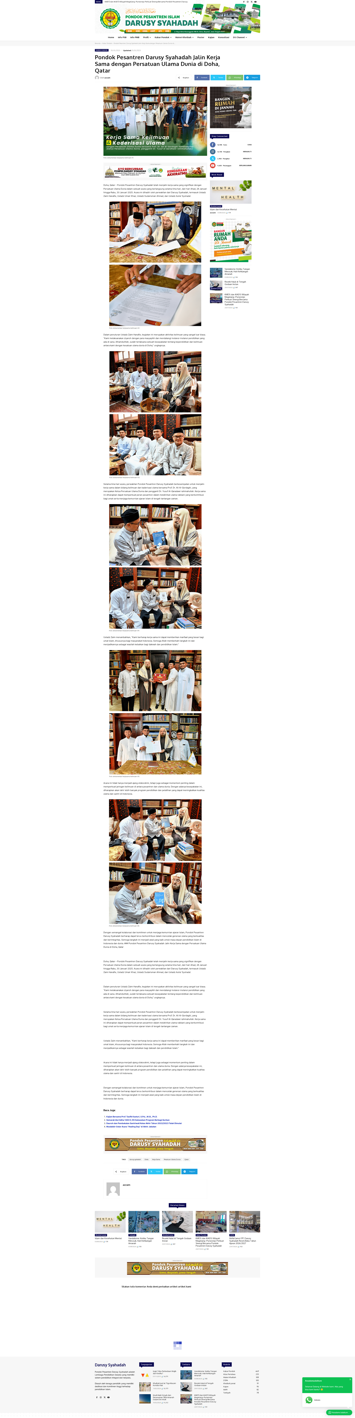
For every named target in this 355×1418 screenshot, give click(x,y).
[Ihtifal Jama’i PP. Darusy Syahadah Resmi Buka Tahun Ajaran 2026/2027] (244, 1222)
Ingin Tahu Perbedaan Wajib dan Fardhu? (164, 1372)
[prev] (198, 1)
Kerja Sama (156, 1159)
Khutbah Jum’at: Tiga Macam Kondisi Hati (164, 1384)
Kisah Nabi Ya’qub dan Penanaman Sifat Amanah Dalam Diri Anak (163, 1397)
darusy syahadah (135, 1159)
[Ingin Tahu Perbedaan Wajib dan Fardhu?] (145, 1375)
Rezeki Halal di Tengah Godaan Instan (235, 283)
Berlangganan (245, 165)
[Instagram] (248, 2)
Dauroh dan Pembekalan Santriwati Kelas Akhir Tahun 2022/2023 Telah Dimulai (144, 1123)
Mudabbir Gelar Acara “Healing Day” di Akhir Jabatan (131, 1126)
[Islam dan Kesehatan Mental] (231, 192)
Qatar (186, 1159)
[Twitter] (251, 2)
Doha (146, 1159)
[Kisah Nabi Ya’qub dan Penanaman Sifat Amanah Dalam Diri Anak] (145, 1398)
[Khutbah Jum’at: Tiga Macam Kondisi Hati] (145, 1387)
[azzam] (97, 78)
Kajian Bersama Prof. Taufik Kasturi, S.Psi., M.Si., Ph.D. (131, 1116)
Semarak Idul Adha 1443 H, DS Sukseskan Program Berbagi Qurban (138, 1120)
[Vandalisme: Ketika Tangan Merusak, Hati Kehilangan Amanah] (216, 273)
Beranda (98, 43)
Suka (250, 145)
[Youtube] (255, 2)
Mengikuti (247, 152)
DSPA (232, 1235)
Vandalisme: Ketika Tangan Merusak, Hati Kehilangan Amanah (237, 271)
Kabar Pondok (107, 43)
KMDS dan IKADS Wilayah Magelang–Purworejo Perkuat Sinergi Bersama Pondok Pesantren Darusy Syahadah (237, 299)
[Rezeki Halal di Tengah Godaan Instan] (216, 286)
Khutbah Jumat (216, 206)
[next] (202, 1)
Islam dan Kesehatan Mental (116, 2)
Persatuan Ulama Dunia (172, 1159)
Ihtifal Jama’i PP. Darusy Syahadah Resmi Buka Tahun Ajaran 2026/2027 (242, 1241)
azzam (107, 78)
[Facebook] (244, 2)
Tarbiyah (214, 276)
